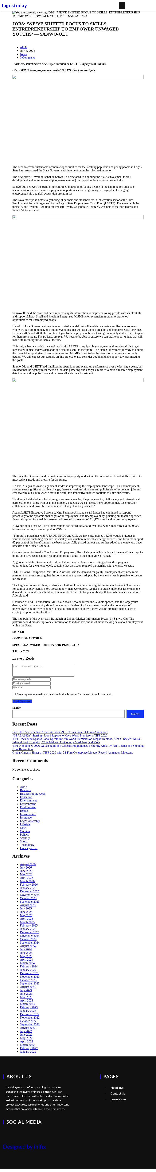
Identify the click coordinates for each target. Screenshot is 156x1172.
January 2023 (28, 1010)
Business (25, 790)
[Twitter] (8, 1133)
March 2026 (27, 881)
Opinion (25, 831)
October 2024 (28, 939)
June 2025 (26, 911)
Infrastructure (28, 814)
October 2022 (28, 1021)
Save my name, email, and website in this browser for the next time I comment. (64, 694)
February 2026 (29, 884)
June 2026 (26, 871)
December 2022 (29, 1014)
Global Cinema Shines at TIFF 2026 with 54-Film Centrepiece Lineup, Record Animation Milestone (72, 752)
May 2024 (26, 956)
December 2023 (29, 973)
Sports (24, 841)
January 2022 (28, 1051)
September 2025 (30, 901)
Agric (23, 786)
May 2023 (26, 997)
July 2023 (26, 990)
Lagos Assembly (30, 821)
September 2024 (30, 942)
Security (25, 838)
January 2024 (28, 969)
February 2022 (29, 1048)
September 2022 (30, 1024)
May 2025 (26, 915)
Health (24, 810)
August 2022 (28, 1027)
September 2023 (30, 983)
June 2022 (26, 1034)
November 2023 (30, 976)
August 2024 (28, 946)
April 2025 (26, 918)
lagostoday (14, 5)
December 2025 (29, 891)
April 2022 (26, 1041)
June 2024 (26, 952)
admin (23, 47)
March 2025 (27, 922)
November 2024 (30, 935)
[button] (122, 5)
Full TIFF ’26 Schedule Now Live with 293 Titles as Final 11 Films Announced (60, 732)
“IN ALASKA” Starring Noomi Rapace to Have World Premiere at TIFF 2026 (59, 735)
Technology (27, 844)
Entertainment (28, 800)
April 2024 (26, 959)
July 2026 (26, 867)
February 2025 (29, 925)
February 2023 (29, 1007)
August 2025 (28, 905)
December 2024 (29, 932)
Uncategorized (28, 848)
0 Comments (27, 57)
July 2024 (26, 949)
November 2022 (30, 1017)
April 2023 (26, 1000)
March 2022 (27, 1044)
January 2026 (28, 888)
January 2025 (28, 928)
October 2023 (28, 980)
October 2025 (28, 898)
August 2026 (28, 864)
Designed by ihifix (24, 1146)
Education (26, 797)
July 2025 (26, 908)
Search (16, 707)
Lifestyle (25, 824)
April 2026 (26, 877)
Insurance (26, 817)
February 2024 (29, 966)
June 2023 (26, 993)
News (23, 54)
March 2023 (27, 1003)
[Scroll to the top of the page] (1, 1170)
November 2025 (30, 894)
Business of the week (32, 793)
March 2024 (27, 963)
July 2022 (26, 1031)
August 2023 (28, 986)
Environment (28, 803)
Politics (24, 834)
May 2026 (26, 874)
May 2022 (26, 1038)
